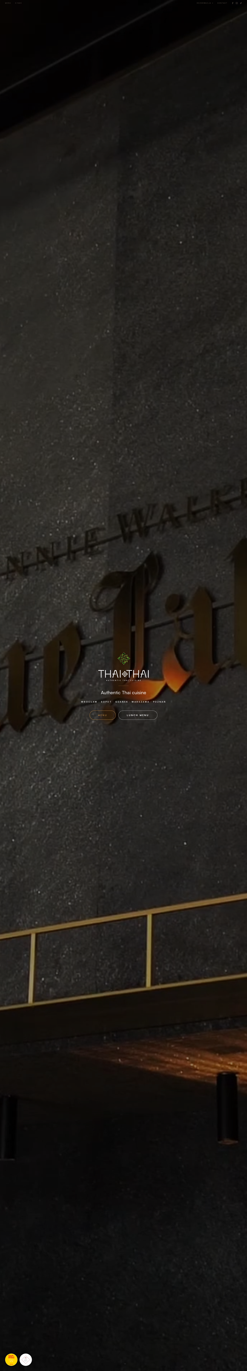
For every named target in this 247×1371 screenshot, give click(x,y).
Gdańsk (121, 702)
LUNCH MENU (138, 715)
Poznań (159, 702)
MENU (8, 3)
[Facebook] (233, 3)
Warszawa (141, 702)
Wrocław (89, 702)
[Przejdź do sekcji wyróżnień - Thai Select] (26, 1360)
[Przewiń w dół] (125, 1363)
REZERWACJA (204, 3)
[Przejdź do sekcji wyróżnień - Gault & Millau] (11, 1360)
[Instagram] (237, 3)
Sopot (106, 702)
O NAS (18, 3)
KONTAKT (222, 3)
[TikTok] (241, 3)
